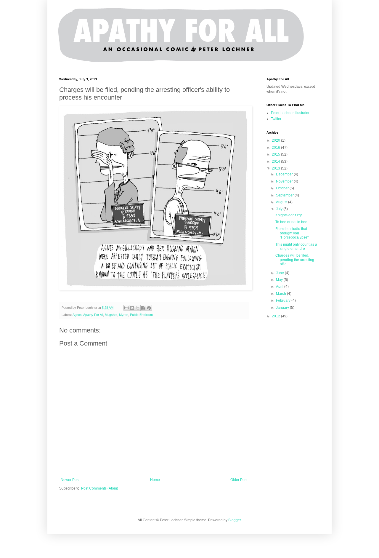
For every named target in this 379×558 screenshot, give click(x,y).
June (280, 273)
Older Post (238, 480)
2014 (276, 161)
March (281, 294)
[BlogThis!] (132, 308)
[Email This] (126, 308)
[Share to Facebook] (143, 308)
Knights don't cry (288, 215)
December (285, 174)
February (283, 300)
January (283, 308)
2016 (276, 148)
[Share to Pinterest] (149, 308)
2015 (276, 154)
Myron (123, 314)
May (280, 280)
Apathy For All (93, 314)
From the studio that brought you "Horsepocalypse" (292, 233)
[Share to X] (138, 308)
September (285, 195)
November (285, 181)
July (279, 209)
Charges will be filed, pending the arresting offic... (294, 259)
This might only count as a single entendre (296, 246)
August (282, 202)
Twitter (276, 119)
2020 (276, 140)
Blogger (234, 520)
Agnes (77, 314)
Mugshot (111, 314)
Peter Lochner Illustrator (290, 113)
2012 (276, 316)
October (283, 188)
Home (155, 480)
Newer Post (70, 480)
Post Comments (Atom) (99, 488)
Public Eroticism (141, 314)
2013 (276, 168)
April (280, 286)
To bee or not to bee (291, 222)
